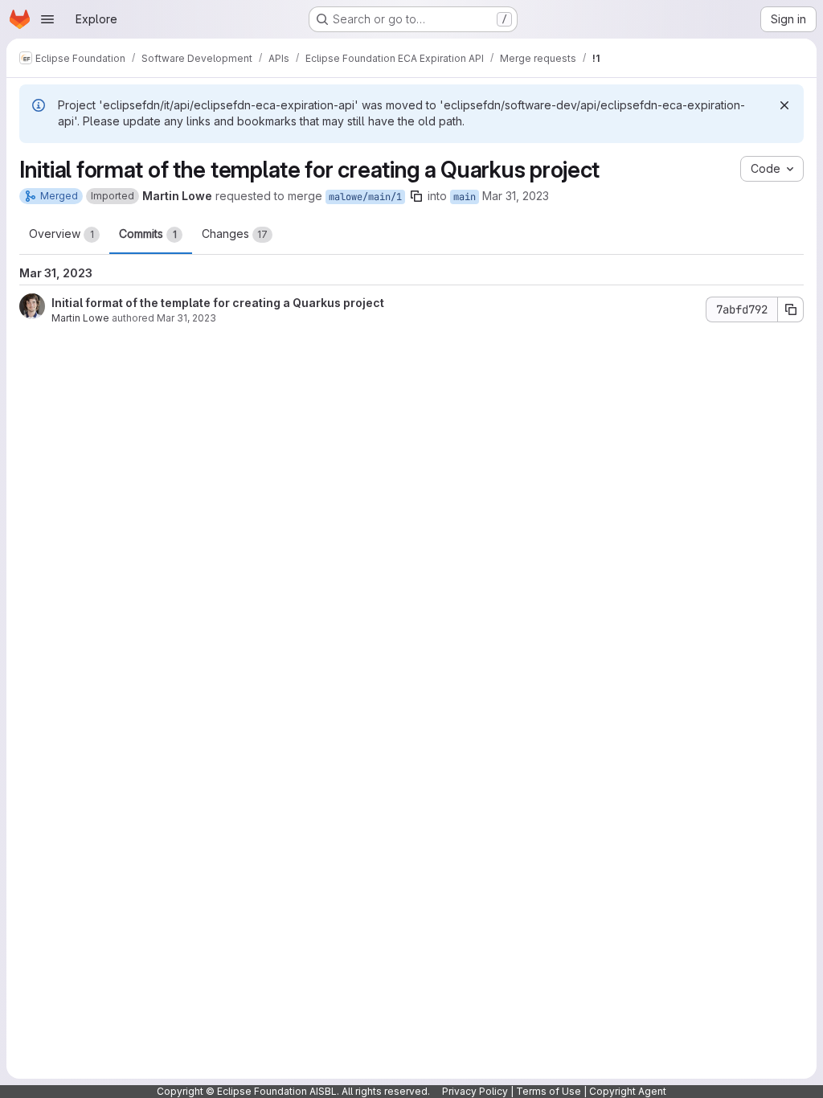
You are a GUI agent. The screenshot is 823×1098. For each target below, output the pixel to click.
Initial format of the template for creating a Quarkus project (217, 302)
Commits (148, 233)
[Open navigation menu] (47, 19)
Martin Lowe (80, 318)
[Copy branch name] (416, 196)
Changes (235, 233)
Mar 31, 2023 (515, 196)
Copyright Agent (627, 1091)
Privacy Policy (475, 1091)
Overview (61, 233)
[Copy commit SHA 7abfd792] (791, 309)
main (464, 197)
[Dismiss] (784, 105)
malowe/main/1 (365, 197)
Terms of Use (548, 1091)
